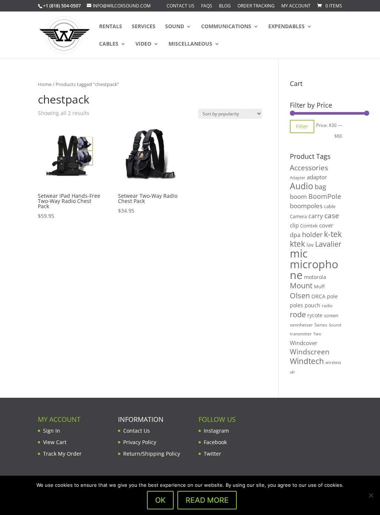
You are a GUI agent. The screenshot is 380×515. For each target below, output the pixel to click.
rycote (314, 315)
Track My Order (62, 453)
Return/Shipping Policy (151, 453)
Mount (301, 285)
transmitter (301, 334)
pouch (312, 305)
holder (312, 234)
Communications (226, 27)
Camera (298, 216)
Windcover (303, 343)
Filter (302, 126)
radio (327, 305)
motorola (315, 277)
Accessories (309, 168)
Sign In (51, 430)
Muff (319, 286)
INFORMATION (141, 419)
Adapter (297, 177)
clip (294, 225)
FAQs (206, 6)
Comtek (309, 226)
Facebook (215, 442)
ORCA (318, 296)
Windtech (307, 361)
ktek (297, 244)
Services (143, 27)
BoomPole (324, 196)
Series (320, 325)
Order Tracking (256, 6)
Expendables (286, 27)
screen (331, 315)
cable (329, 206)
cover (326, 225)
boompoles (306, 205)
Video (143, 44)
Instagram (216, 430)
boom (298, 196)
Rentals (110, 27)
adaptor (317, 177)
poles (296, 305)
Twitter (212, 453)
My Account (296, 6)
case (331, 215)
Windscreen (310, 352)
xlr (292, 372)
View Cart (54, 442)
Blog (225, 6)
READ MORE (207, 500)
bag (320, 186)
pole (332, 296)
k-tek (333, 234)
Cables (108, 44)
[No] (370, 495)
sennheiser (301, 325)
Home (45, 84)
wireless (333, 362)
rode (298, 314)
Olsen (300, 295)
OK (160, 500)
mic (299, 253)
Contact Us (180, 6)
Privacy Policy (139, 442)
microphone (314, 269)
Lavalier (328, 244)
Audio (301, 186)
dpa (295, 235)
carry (315, 216)
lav (310, 244)
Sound (174, 27)
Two (317, 334)
